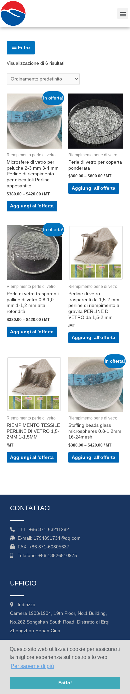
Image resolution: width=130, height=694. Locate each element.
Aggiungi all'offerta (32, 205)
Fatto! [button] (65, 682)
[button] (122, 13)
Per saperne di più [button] (32, 666)
